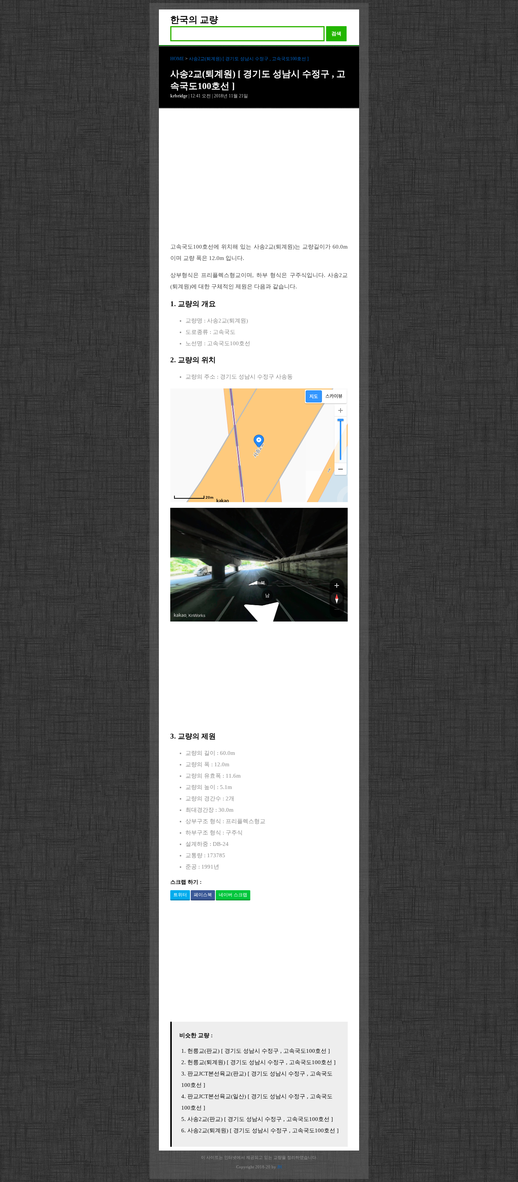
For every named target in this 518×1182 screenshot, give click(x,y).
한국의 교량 (194, 20)
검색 (336, 33)
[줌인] (337, 585)
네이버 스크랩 (233, 894)
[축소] (340, 469)
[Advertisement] (259, 181)
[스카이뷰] (334, 396)
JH (279, 1167)
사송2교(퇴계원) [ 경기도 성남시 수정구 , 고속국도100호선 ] (249, 58)
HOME (177, 58)
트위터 (180, 894)
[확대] (340, 410)
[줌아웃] (337, 611)
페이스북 (203, 894)
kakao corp (180, 615)
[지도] (314, 396)
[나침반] (337, 598)
